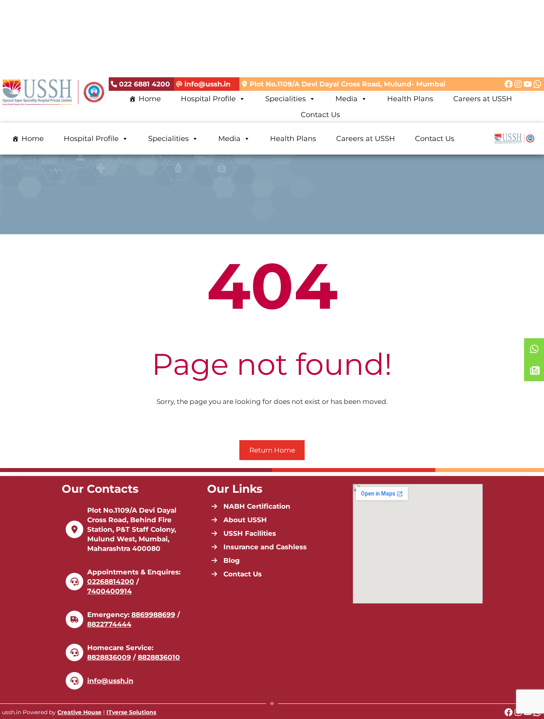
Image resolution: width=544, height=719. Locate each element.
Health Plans (410, 98)
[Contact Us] (236, 574)
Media (346, 98)
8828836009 (109, 657)
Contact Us (320, 114)
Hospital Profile (208, 98)
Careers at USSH (482, 98)
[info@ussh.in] (203, 84)
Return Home (272, 450)
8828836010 (159, 657)
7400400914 (109, 591)
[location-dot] (74, 529)
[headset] (74, 581)
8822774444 (109, 624)
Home (150, 98)
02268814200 (110, 582)
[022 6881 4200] (140, 84)
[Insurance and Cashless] (259, 547)
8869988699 (153, 615)
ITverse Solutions (131, 712)
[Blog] (225, 560)
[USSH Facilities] (243, 533)
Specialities (285, 98)
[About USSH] (239, 520)
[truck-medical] (74, 619)
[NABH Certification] (250, 506)
